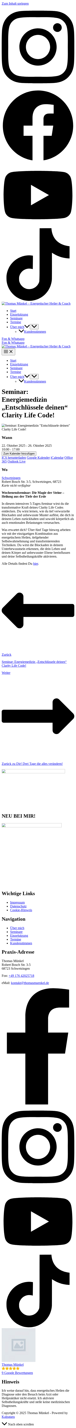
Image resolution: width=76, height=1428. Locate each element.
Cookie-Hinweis (21, 910)
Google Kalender (38, 457)
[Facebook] (38, 161)
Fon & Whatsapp (13, 342)
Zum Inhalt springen (15, 3)
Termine (15, 322)
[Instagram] (38, 87)
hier (35, 563)
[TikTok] (38, 299)
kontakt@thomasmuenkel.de (30, 983)
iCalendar (57, 457)
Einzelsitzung (19, 314)
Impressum (17, 902)
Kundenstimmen (35, 331)
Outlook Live (17, 461)
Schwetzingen (11, 478)
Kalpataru (8, 1416)
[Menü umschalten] (34, 326)
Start (13, 310)
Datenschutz (18, 906)
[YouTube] (38, 226)
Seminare (16, 318)
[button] (27, 327)
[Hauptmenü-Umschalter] (8, 351)
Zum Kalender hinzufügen (19, 453)
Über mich (17, 327)
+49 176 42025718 (21, 975)
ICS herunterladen (14, 457)
